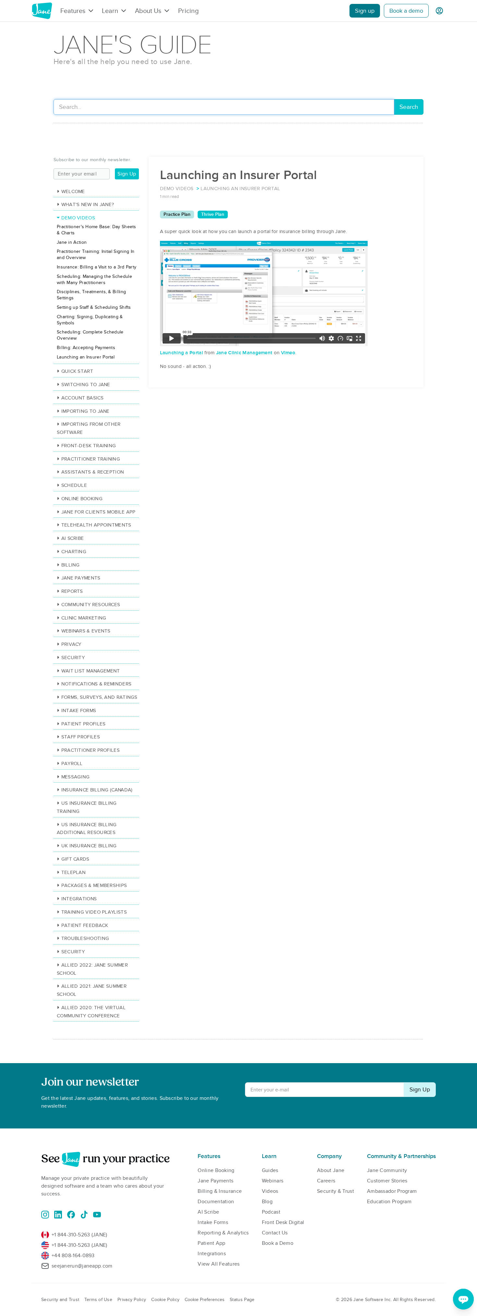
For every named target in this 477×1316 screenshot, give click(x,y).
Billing (70, 565)
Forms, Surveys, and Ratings (99, 697)
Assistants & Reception (92, 472)
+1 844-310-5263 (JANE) (79, 1235)
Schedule (74, 485)
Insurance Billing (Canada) (96, 790)
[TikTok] (84, 1214)
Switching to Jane (85, 384)
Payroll (72, 763)
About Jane (330, 1170)
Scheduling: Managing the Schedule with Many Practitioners (94, 279)
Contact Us (275, 1233)
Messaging (75, 777)
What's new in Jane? (87, 204)
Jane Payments (81, 578)
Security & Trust (335, 1191)
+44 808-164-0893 (73, 1255)
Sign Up (126, 174)
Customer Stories (387, 1181)
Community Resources (90, 604)
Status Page (242, 1299)
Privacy (71, 644)
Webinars (272, 1181)
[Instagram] (45, 1214)
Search (408, 107)
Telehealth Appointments (96, 525)
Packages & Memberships (94, 885)
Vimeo (288, 352)
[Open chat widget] (463, 1299)
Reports (72, 591)
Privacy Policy (131, 1299)
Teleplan (73, 872)
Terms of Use (98, 1299)
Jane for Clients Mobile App (98, 512)
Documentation (216, 1202)
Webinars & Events (86, 631)
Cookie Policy (165, 1299)
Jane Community (387, 1170)
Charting (73, 551)
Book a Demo (277, 1243)
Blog (267, 1202)
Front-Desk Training (88, 446)
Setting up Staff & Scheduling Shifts (94, 307)
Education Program (389, 1202)
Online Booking (82, 499)
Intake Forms (78, 710)
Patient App (211, 1243)
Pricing (188, 10)
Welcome (73, 191)
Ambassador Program (392, 1191)
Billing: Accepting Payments (86, 347)
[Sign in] (439, 10)
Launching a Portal (181, 352)
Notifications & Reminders (96, 684)
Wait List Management (90, 671)
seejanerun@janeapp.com (82, 1266)
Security (73, 657)
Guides (270, 1170)
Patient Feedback (84, 925)
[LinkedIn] (58, 1214)
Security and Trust (60, 1299)
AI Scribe (72, 538)
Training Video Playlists (94, 912)
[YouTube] (97, 1214)
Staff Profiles (80, 737)
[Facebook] (71, 1214)
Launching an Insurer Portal (86, 357)
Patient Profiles (83, 724)
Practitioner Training (90, 459)
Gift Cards (75, 859)
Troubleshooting (85, 938)
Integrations (79, 899)
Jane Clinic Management (244, 352)
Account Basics (82, 398)
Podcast (271, 1212)
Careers (326, 1181)
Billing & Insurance (220, 1191)
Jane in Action (72, 242)
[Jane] (42, 10)
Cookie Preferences (205, 1299)
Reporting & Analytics (223, 1233)
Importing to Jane (85, 411)
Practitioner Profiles (90, 750)
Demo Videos (78, 218)
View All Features (218, 1264)
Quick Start (77, 371)
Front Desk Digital (283, 1222)
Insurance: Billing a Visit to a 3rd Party (96, 267)
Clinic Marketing (83, 618)
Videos (270, 1191)
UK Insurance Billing (89, 846)
